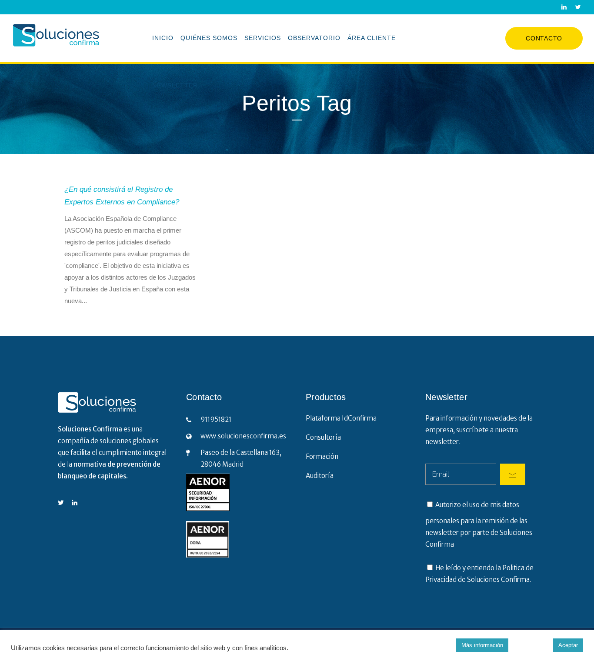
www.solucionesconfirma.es (243, 436)
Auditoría (320, 475)
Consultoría (323, 437)
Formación (322, 456)
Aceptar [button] (568, 645)
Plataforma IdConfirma (341, 418)
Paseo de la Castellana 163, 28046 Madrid (240, 458)
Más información (482, 645)
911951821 (215, 419)
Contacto (544, 38)
